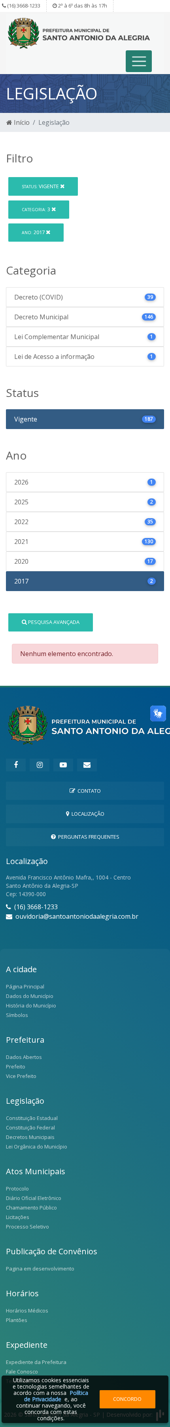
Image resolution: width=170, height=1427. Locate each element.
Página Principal (25, 986)
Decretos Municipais (30, 1137)
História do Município (31, 1005)
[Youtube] (63, 765)
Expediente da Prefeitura (36, 1362)
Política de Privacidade (56, 1396)
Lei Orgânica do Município (36, 1146)
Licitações (17, 1217)
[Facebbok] (16, 765)
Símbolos (17, 1015)
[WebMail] (87, 765)
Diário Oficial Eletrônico (33, 1198)
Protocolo (17, 1188)
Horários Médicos (27, 1310)
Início (21, 122)
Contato (88, 790)
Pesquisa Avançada (53, 622)
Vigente (41, 186)
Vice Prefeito (21, 1076)
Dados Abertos (24, 1057)
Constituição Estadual (32, 1118)
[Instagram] (39, 765)
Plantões (16, 1320)
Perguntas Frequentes (87, 836)
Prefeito (15, 1066)
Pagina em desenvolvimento (40, 1268)
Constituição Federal (30, 1127)
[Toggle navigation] (139, 61)
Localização (86, 813)
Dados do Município (29, 996)
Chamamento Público (31, 1207)
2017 (34, 232)
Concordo (127, 1398)
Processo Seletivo (27, 1226)
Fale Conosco (22, 1371)
